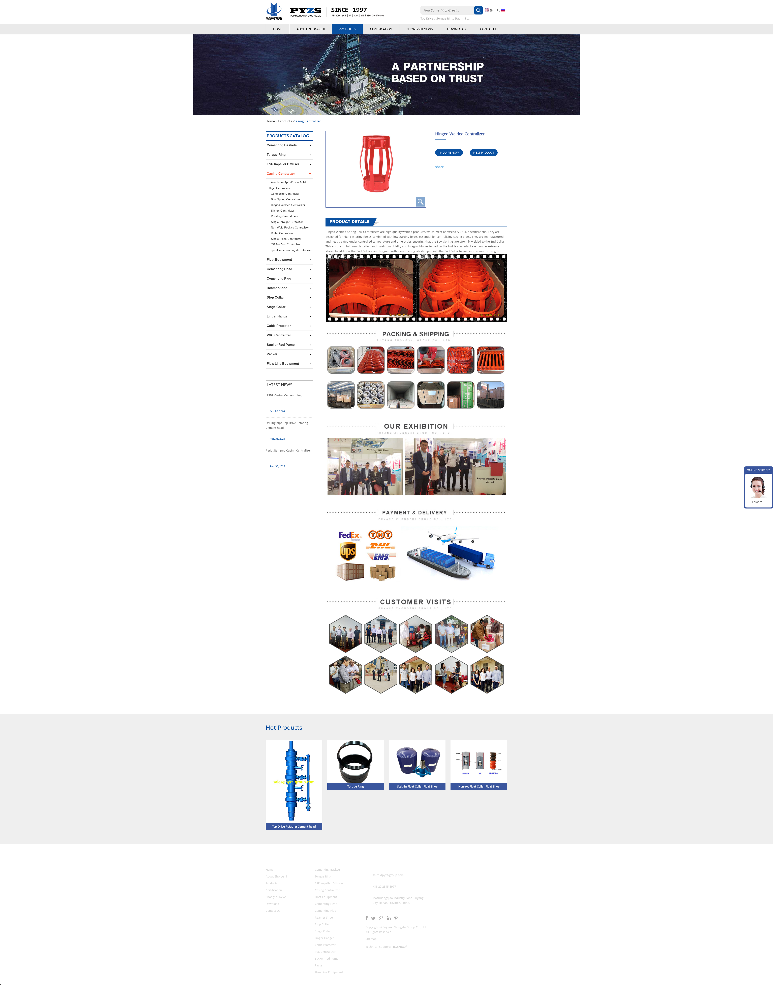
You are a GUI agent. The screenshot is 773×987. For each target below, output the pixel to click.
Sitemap (371, 939)
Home (277, 29)
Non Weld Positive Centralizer (290, 227)
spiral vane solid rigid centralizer (291, 250)
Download (456, 29)
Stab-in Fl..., (462, 18)
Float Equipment (279, 259)
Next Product (483, 152)
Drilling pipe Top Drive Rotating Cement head (287, 425)
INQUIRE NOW (449, 152)
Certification (381, 29)
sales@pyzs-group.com (388, 875)
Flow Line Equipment (283, 363)
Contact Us (489, 29)
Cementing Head (279, 269)
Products (347, 29)
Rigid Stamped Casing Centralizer (288, 450)
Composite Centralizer (285, 193)
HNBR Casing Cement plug (284, 395)
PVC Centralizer (279, 335)
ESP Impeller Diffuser (283, 164)
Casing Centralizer (307, 121)
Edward (757, 502)
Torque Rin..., (446, 18)
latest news (279, 384)
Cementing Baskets (282, 145)
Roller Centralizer (282, 233)
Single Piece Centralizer (286, 238)
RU (499, 10)
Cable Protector (279, 326)
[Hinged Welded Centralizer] (376, 169)
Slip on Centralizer (282, 210)
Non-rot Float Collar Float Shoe (478, 786)
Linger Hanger (278, 316)
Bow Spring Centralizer (285, 199)
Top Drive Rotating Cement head (294, 826)
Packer (272, 354)
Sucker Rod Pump (281, 344)
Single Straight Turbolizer (287, 221)
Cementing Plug (279, 278)
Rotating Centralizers (284, 216)
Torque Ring (276, 154)
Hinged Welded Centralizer (288, 205)
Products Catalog (288, 136)
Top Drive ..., (429, 18)
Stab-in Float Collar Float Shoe (417, 786)
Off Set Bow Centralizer (286, 244)
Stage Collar (276, 307)
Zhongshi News (419, 29)
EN (491, 10)
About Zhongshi (311, 29)
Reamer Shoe (277, 288)
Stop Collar (275, 297)
